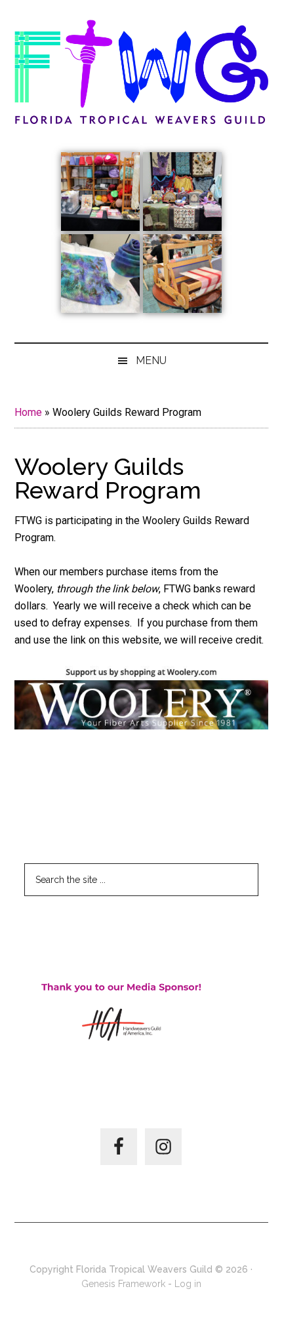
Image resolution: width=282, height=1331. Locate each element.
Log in (187, 1284)
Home (28, 412)
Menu (151, 360)
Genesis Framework (123, 1284)
